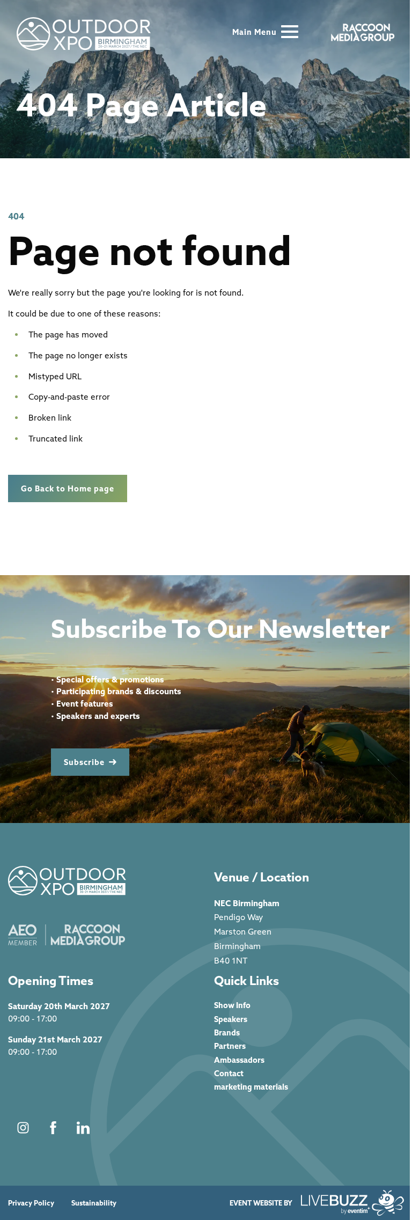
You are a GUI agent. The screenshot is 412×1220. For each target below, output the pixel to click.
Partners (230, 1045)
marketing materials (251, 1086)
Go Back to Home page (67, 488)
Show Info (232, 1005)
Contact (229, 1073)
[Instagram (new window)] (23, 1127)
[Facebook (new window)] (53, 1127)
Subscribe (84, 762)
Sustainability (93, 1203)
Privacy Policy (31, 1203)
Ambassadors (239, 1059)
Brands (227, 1032)
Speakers (230, 1019)
